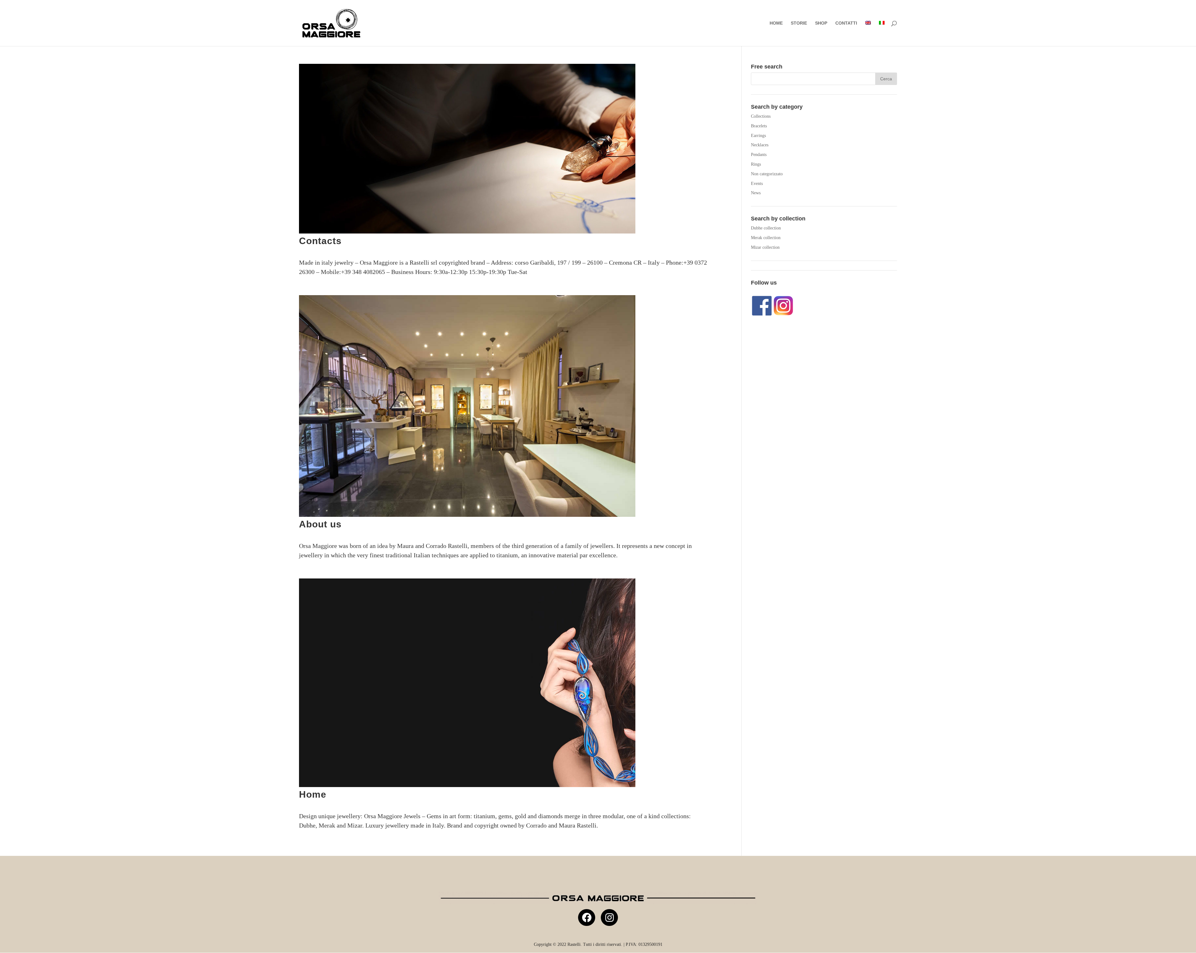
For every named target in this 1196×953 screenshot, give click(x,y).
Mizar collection (765, 247)
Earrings (758, 135)
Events (757, 183)
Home (776, 23)
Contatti (846, 23)
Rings (756, 164)
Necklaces (759, 145)
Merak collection (766, 237)
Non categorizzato (767, 174)
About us (320, 524)
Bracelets (759, 126)
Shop (821, 23)
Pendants (758, 154)
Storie (799, 23)
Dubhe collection (766, 228)
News (756, 193)
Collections (761, 116)
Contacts (320, 241)
